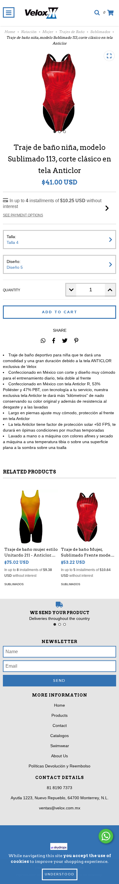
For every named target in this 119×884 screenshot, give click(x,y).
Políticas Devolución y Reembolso (59, 766)
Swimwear (59, 745)
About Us (59, 756)
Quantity (11, 290)
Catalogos (59, 735)
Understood (60, 874)
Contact (60, 725)
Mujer (47, 32)
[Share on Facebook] (53, 340)
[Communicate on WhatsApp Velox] (105, 836)
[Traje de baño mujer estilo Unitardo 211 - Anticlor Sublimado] (31, 517)
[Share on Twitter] (64, 340)
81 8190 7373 (59, 787)
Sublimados (100, 32)
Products (59, 715)
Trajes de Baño (71, 32)
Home (9, 32)
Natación (28, 32)
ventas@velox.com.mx (59, 808)
